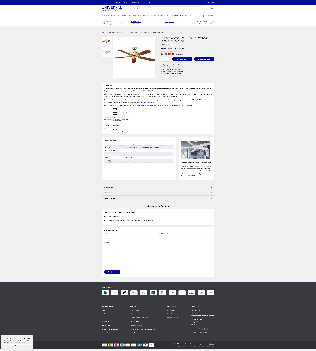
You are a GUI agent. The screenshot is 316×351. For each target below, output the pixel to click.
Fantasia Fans (184, 15)
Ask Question (112, 272)
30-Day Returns (169, 22)
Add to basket (181, 59)
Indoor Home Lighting (115, 32)
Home (103, 32)
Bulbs (191, 15)
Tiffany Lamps (137, 15)
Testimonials (105, 321)
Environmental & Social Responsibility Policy (143, 329)
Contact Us (147, 2)
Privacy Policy (199, 346)
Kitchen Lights (147, 15)
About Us (104, 310)
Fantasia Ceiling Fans (157, 32)
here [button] (23, 342)
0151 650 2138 (208, 23)
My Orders (170, 314)
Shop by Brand (210, 15)
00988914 (205, 329)
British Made (174, 15)
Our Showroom (106, 325)
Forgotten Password (173, 318)
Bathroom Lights (158, 15)
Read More (191, 175)
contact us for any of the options (143, 102)
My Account (171, 310)
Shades (167, 15)
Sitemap (211, 344)
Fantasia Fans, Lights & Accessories (136, 32)
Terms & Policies (134, 310)
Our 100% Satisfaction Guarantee (139, 318)
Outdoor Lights (115, 15)
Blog (103, 318)
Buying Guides (135, 2)
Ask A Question (114, 130)
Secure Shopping (135, 321)
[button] (187, 52)
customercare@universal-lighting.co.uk (202, 315)
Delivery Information (136, 314)
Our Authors (105, 314)
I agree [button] (17, 346)
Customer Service (114, 2)
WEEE (125, 2)
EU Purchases (134, 333)
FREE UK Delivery (136, 22)
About (103, 2)
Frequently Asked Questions (110, 329)
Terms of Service (207, 346)
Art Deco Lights (126, 15)
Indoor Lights (105, 15)
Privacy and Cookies (136, 325)
